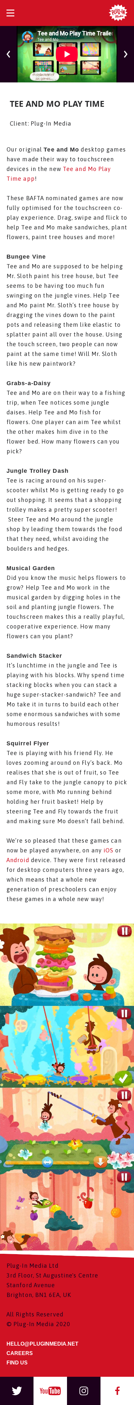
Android (18, 860)
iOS (107, 850)
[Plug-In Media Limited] (118, 13)
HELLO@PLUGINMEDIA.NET (42, 1344)
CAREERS (20, 1353)
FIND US (17, 1362)
